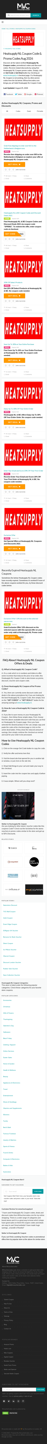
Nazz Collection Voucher (11, 975)
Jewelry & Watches (9, 1140)
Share (27, 176)
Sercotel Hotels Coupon (11, 1373)
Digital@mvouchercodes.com (16, 1285)
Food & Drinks (8, 1153)
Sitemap (6, 1316)
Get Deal (13, 164)
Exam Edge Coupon (10, 924)
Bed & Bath (7, 1127)
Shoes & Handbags (10, 1102)
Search (36, 15)
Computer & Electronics (11, 1159)
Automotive (7, 1172)
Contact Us (7, 1329)
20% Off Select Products (13, 282)
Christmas (6, 1007)
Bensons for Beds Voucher (12, 937)
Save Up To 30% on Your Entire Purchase (19, 344)
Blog (5, 1324)
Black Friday (7, 1038)
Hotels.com (7, 1348)
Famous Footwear (9, 1134)
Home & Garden (8, 1064)
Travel (5, 1089)
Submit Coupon (9, 1299)
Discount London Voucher (12, 962)
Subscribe (38, 1191)
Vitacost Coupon (9, 956)
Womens (6, 1114)
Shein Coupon (8, 943)
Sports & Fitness (9, 1146)
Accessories (7, 1000)
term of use (28, 1396)
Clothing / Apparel (9, 1045)
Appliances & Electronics (11, 1083)
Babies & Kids (8, 1165)
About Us (7, 1308)
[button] (8, 94)
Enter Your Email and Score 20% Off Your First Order (23, 471)
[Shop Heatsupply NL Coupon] (23, 39)
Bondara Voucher (9, 1361)
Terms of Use (8, 1312)
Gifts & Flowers (8, 1013)
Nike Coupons (8, 1353)
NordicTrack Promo (10, 1365)
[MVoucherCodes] (23, 7)
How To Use (8, 1304)
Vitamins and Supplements (12, 1108)
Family (5, 1121)
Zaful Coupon (8, 918)
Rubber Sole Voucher (10, 969)
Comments (28, 178)
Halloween (6, 1032)
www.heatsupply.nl (10, 75)
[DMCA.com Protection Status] (10, 1413)
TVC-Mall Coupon (9, 911)
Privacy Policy (8, 1320)
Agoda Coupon (8, 1357)
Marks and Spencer (10, 1369)
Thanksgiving (7, 1019)
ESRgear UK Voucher (10, 930)
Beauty (5, 1076)
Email (7, 178)
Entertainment (8, 1095)
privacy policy (18, 1396)
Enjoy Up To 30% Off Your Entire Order (18, 409)
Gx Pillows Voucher (9, 950)
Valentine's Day (8, 1026)
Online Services (8, 1051)
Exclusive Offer (9, 535)
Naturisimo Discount (10, 905)
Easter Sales (7, 1057)
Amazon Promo (9, 1344)
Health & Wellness (9, 1070)
